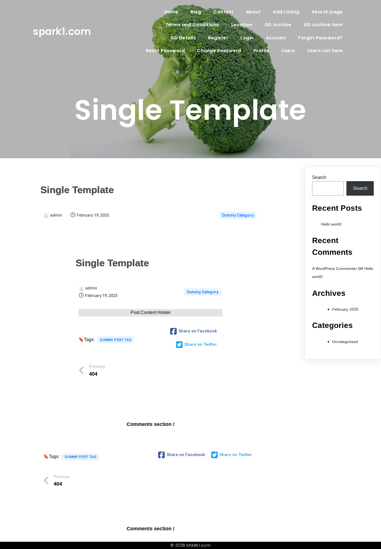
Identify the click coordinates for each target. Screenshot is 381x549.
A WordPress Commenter (334, 268)
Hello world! (331, 224)
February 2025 (345, 309)
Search (319, 177)
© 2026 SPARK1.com (190, 545)
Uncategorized (345, 341)
